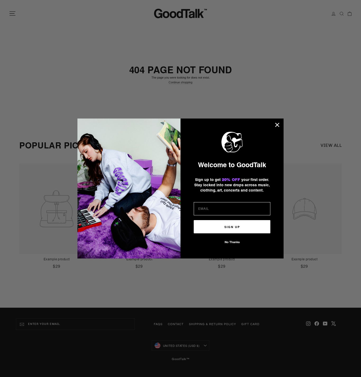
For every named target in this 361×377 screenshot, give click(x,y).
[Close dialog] (277, 125)
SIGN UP (232, 227)
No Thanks (232, 242)
